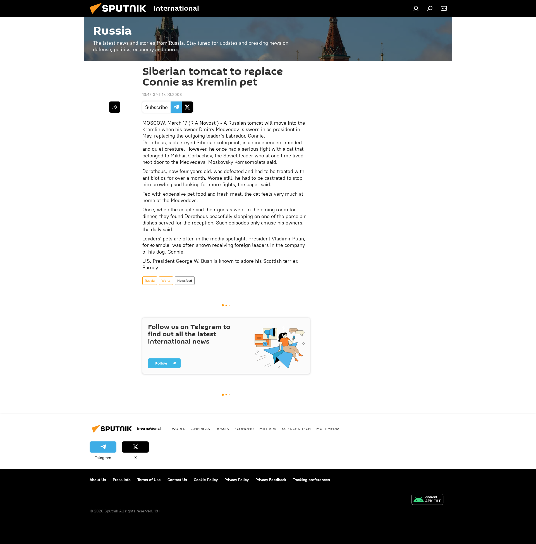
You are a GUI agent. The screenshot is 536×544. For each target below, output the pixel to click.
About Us (98, 479)
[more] (114, 107)
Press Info (122, 479)
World (166, 280)
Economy (244, 428)
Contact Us (177, 479)
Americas (200, 428)
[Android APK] (427, 500)
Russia (150, 280)
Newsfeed (184, 280)
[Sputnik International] (120, 15)
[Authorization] (416, 8)
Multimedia (327, 428)
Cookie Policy (206, 479)
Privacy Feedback (270, 479)
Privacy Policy (236, 479)
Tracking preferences (311, 479)
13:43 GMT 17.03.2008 (162, 94)
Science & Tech (296, 428)
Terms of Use (149, 479)
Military (267, 428)
